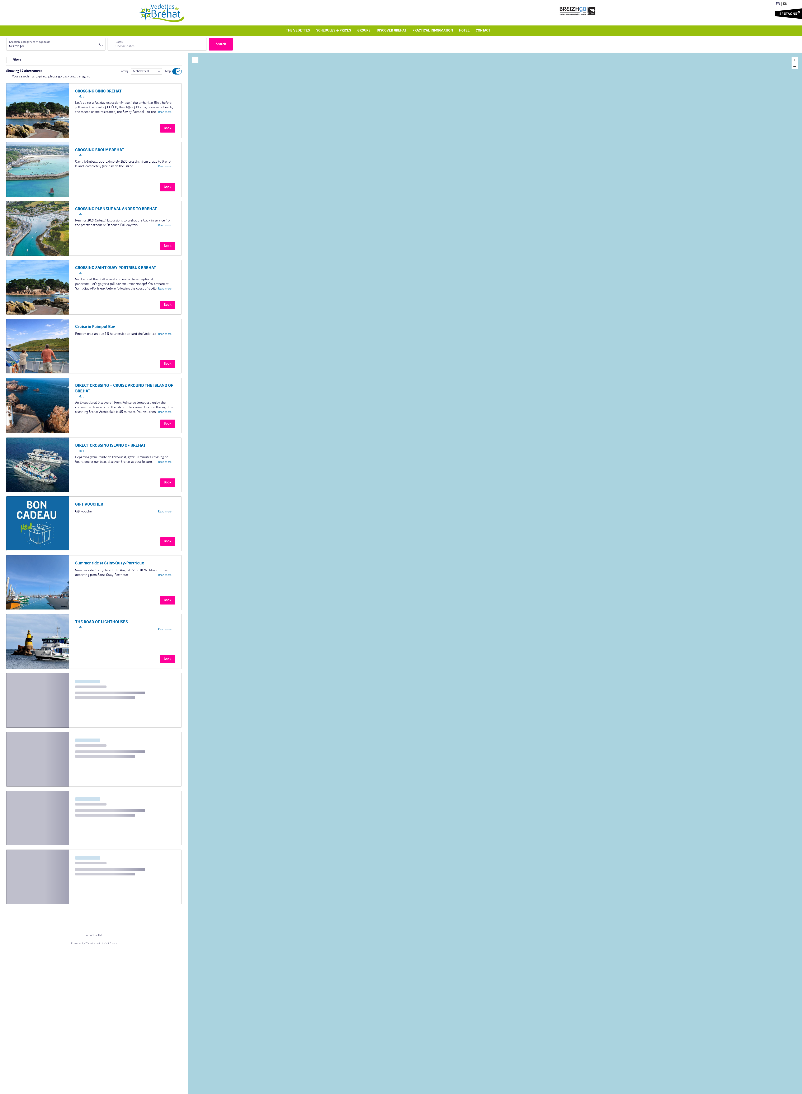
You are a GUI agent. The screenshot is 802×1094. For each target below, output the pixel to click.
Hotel (464, 30)
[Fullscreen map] (195, 60)
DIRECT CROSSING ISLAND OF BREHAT (110, 446)
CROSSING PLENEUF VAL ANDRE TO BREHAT (116, 209)
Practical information (432, 30)
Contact (483, 30)
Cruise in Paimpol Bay (95, 327)
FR (778, 4)
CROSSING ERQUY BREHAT (99, 150)
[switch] (174, 71)
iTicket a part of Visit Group (101, 943)
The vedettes (298, 30)
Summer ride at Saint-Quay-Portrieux (109, 563)
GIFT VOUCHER (89, 504)
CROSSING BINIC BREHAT (98, 91)
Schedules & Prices (333, 30)
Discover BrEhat (391, 30)
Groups (364, 30)
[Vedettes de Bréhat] (161, 12)
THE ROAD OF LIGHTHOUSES (101, 622)
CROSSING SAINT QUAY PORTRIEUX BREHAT (115, 268)
